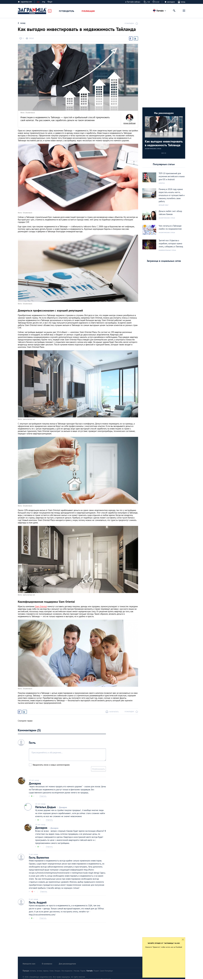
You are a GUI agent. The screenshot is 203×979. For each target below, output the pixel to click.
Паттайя (89, 971)
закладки (171, 2)
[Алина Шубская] (129, 117)
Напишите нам (29, 963)
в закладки (129, 23)
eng (43, 2)
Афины (46, 971)
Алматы (33, 971)
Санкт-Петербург (106, 971)
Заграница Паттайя (32, 11)
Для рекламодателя (67, 963)
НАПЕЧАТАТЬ (114, 712)
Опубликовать (98, 769)
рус (38, 2)
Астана (39, 971)
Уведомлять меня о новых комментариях (51, 764)
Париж (82, 971)
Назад (22, 23)
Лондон (57, 971)
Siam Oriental (41, 606)
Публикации (88, 11)
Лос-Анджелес (67, 971)
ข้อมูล (50, 2)
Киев (51, 971)
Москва (76, 971)
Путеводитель (66, 11)
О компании (47, 963)
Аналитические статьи (153, 149)
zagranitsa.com (26, 2)
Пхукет (96, 971)
